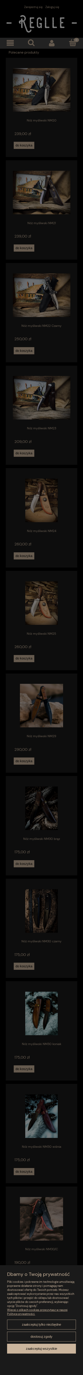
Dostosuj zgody (41, 1336)
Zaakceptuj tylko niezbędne (41, 1324)
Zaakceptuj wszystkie (41, 1348)
